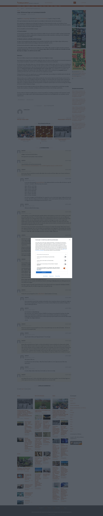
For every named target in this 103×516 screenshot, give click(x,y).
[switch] (64, 257)
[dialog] (51, 258)
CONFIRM (44, 272)
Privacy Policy (57, 276)
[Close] (70, 240)
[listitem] (51, 254)
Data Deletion (45, 276)
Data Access (51, 276)
